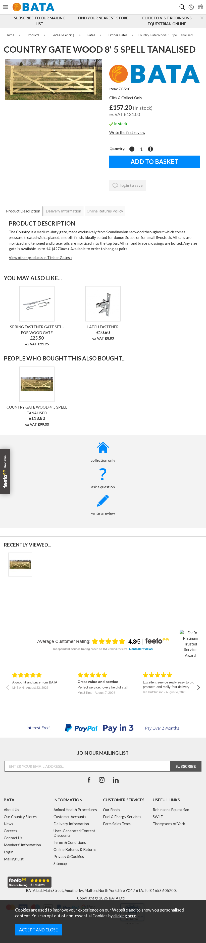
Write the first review (127, 132)
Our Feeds (111, 809)
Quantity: (117, 149)
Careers (10, 830)
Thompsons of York (169, 823)
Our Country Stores (20, 816)
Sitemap (60, 863)
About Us (11, 809)
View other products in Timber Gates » (40, 257)
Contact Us (13, 838)
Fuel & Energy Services (122, 816)
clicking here (124, 915)
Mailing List (14, 859)
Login (8, 852)
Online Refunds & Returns (75, 849)
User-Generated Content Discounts (74, 833)
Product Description (23, 211)
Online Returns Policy (105, 211)
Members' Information (22, 845)
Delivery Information (63, 211)
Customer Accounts (70, 816)
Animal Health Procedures (75, 809)
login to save (131, 185)
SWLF (158, 816)
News (8, 823)
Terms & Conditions (70, 842)
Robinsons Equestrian (171, 809)
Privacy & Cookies (69, 856)
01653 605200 (163, 890)
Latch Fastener (103, 326)
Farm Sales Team (117, 823)
